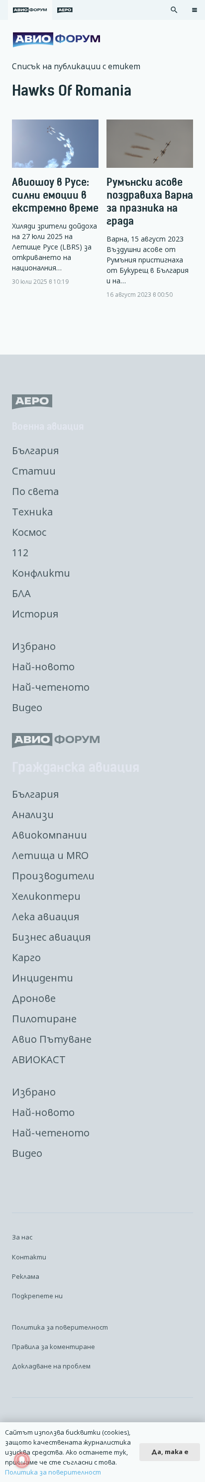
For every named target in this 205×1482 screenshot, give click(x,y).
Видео (27, 707)
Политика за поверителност (60, 1327)
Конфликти (41, 573)
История (35, 613)
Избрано (34, 646)
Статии (34, 471)
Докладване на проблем (51, 1365)
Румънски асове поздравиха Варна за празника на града (149, 201)
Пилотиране (44, 1018)
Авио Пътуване (52, 1039)
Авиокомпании (49, 835)
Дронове (34, 998)
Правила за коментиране (53, 1346)
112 (20, 552)
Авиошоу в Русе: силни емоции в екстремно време (55, 195)
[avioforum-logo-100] (56, 39)
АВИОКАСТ (39, 1059)
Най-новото (43, 666)
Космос (29, 532)
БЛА (21, 593)
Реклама (25, 1276)
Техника (32, 511)
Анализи (33, 814)
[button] (174, 10)
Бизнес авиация (51, 937)
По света (35, 491)
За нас (22, 1237)
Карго (26, 957)
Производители (53, 875)
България (35, 450)
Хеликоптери (46, 896)
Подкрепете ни (37, 1295)
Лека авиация (45, 916)
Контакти (29, 1256)
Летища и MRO (50, 855)
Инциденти (42, 978)
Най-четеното (51, 687)
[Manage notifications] (22, 1460)
